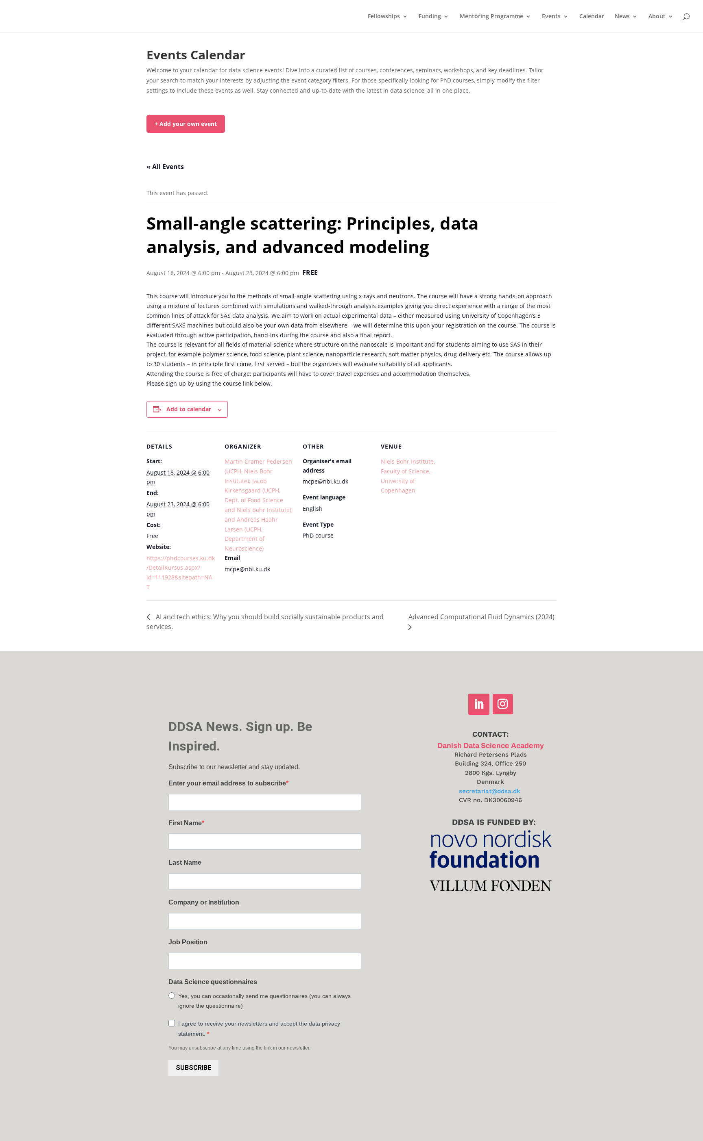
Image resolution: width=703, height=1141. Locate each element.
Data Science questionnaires (212, 981)
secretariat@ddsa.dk (489, 791)
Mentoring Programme (491, 16)
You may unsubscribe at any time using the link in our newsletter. (239, 1048)
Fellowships (384, 16)
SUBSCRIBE (193, 1068)
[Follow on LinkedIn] (478, 704)
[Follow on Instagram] (503, 704)
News (622, 16)
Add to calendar (188, 409)
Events (551, 16)
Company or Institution (203, 902)
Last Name (184, 862)
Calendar (591, 16)
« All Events (165, 166)
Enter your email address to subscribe (227, 783)
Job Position (187, 942)
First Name (185, 823)
